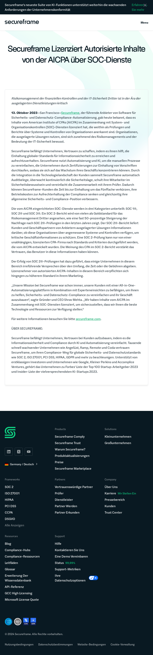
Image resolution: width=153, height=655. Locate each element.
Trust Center (113, 512)
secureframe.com (88, 318)
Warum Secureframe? (70, 449)
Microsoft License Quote (22, 599)
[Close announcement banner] (145, 5)
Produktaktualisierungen (72, 455)
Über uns (111, 486)
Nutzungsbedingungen (19, 644)
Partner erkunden (67, 512)
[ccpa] (26, 621)
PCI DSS (10, 506)
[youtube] (29, 452)
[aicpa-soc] (8, 621)
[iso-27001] (18, 621)
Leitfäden (11, 562)
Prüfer (59, 493)
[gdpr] (33, 621)
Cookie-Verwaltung (123, 644)
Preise (59, 462)
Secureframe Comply (70, 436)
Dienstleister (64, 499)
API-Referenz (14, 586)
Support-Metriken (67, 569)
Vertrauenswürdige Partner (74, 486)
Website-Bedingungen (91, 644)
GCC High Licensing (18, 593)
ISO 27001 (12, 493)
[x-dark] (19, 452)
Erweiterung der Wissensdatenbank (18, 577)
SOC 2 (9, 486)
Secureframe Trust (68, 442)
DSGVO (10, 518)
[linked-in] (9, 452)
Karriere (120, 493)
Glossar (10, 569)
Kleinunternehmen (118, 436)
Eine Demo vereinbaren (71, 556)
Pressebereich (115, 499)
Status (59, 562)
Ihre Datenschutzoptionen (70, 577)
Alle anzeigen (14, 525)
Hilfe (58, 543)
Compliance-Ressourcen (22, 556)
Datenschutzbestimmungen (55, 644)
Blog (8, 543)
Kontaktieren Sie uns (69, 550)
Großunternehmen (118, 442)
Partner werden (66, 506)
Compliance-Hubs (17, 550)
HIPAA (9, 499)
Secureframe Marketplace (73, 468)
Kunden (110, 506)
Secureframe (70, 112)
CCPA (9, 512)
